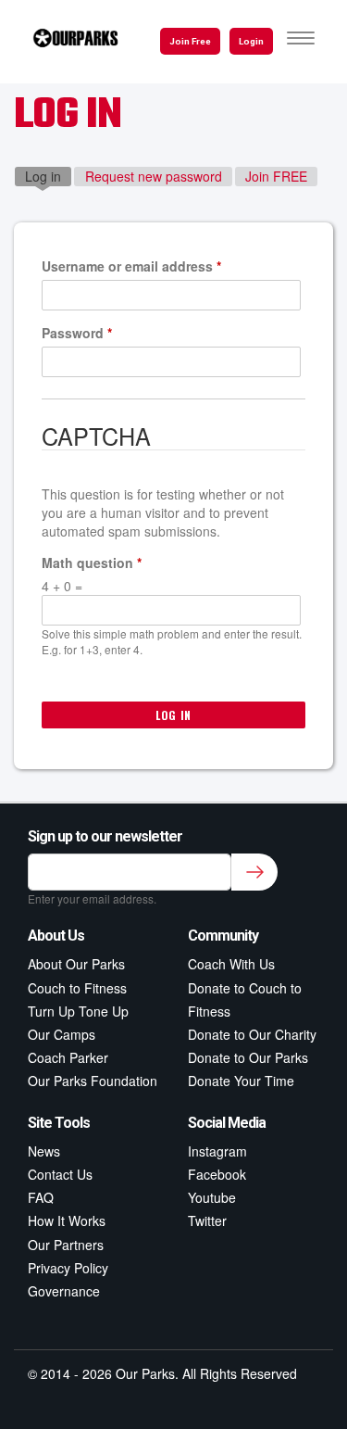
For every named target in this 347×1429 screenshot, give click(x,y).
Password (77, 332)
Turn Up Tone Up (78, 1011)
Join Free (190, 41)
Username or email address (131, 266)
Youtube (212, 1197)
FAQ (41, 1197)
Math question (92, 562)
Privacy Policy (68, 1267)
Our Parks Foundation (92, 1080)
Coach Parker (68, 1057)
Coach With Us (231, 964)
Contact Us (60, 1174)
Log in (48, 176)
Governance (64, 1291)
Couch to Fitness (77, 988)
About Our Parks (76, 964)
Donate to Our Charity (252, 1034)
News (44, 1151)
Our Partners (66, 1244)
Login (251, 41)
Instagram (217, 1151)
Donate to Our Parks (248, 1057)
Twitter (207, 1220)
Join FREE (276, 176)
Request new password (153, 176)
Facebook (217, 1174)
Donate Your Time (241, 1080)
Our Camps (61, 1034)
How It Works (66, 1220)
